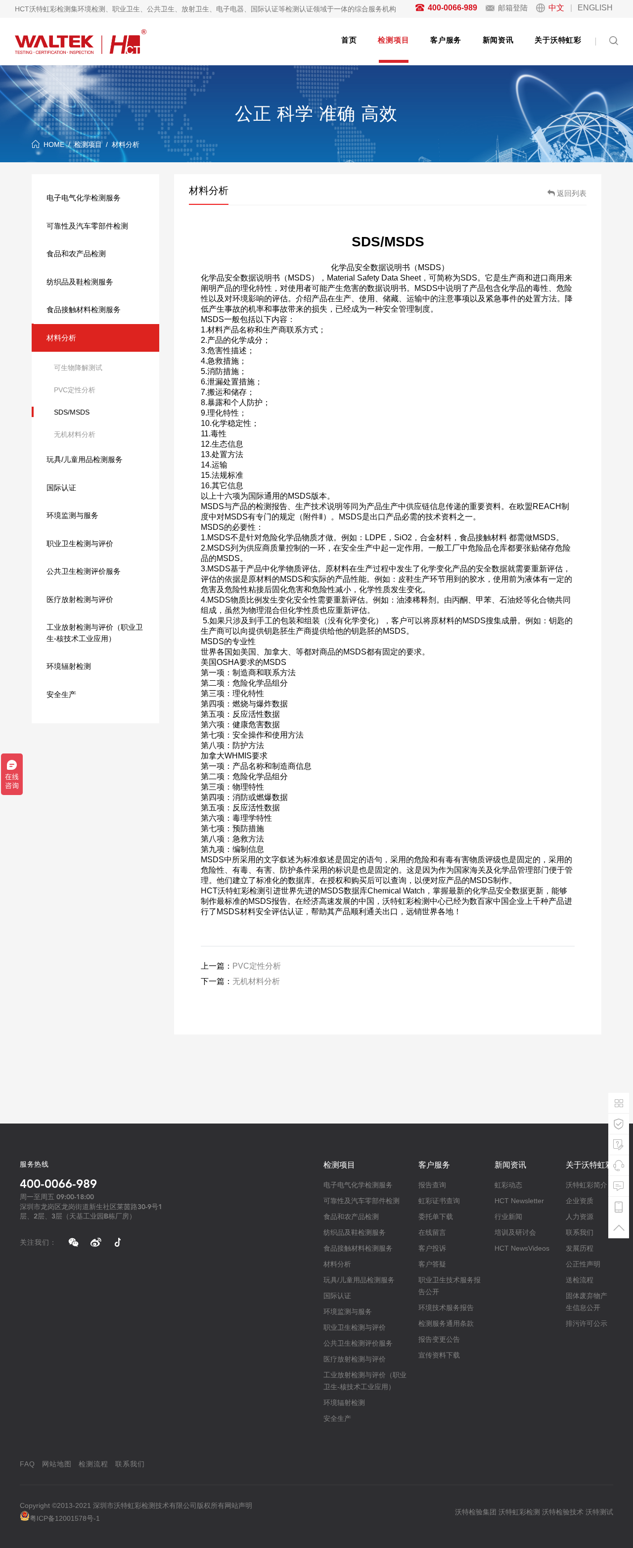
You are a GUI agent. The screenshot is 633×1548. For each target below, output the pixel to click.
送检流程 (579, 1280)
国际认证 (61, 487)
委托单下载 (435, 1216)
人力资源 (579, 1216)
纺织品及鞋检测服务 (79, 282)
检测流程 (93, 1464)
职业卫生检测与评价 (79, 543)
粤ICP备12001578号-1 (65, 1518)
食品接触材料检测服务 (83, 309)
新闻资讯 (498, 40)
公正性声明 (583, 1264)
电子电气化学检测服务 (83, 197)
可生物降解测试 (78, 368)
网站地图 (57, 1464)
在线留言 (432, 1232)
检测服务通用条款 (446, 1323)
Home (54, 144)
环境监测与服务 (72, 515)
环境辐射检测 (68, 666)
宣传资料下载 (439, 1355)
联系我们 (579, 1232)
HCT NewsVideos (522, 1248)
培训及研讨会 (515, 1232)
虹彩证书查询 (439, 1201)
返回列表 (572, 193)
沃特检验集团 (476, 1512)
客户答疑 (432, 1264)
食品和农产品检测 (76, 253)
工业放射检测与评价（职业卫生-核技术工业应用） (94, 633)
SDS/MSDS (72, 412)
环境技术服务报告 (446, 1308)
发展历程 (579, 1248)
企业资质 (579, 1201)
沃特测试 (599, 1512)
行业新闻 (508, 1216)
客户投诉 (432, 1248)
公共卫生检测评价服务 (83, 571)
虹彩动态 (508, 1185)
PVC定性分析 (74, 390)
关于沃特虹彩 (558, 40)
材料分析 (125, 144)
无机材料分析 (74, 434)
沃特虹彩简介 (586, 1185)
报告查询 (432, 1185)
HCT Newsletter (519, 1201)
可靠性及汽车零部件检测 (87, 226)
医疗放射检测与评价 (79, 599)
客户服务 (445, 40)
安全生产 (61, 694)
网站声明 (238, 1505)
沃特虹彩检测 (519, 1512)
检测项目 (393, 40)
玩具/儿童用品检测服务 (84, 459)
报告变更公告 (439, 1339)
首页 (349, 40)
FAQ (27, 1464)
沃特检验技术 (563, 1512)
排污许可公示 (586, 1323)
